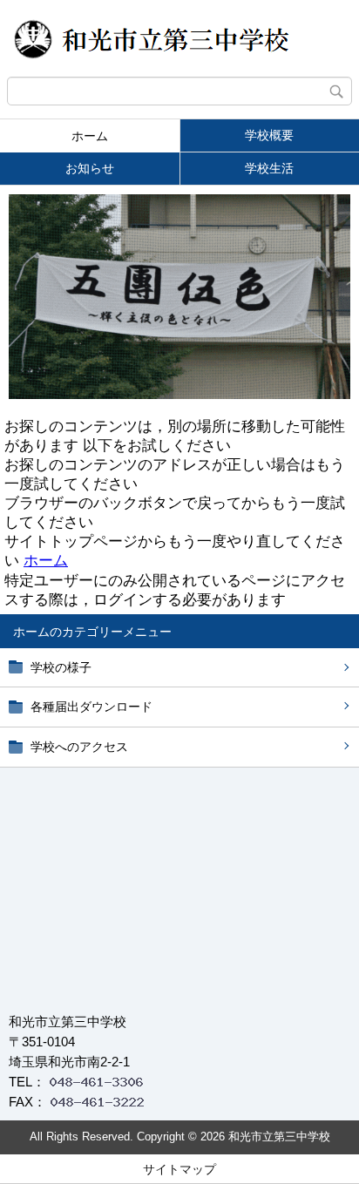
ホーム (89, 136)
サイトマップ (179, 1169)
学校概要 (269, 135)
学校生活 (269, 168)
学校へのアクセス (79, 747)
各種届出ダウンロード (91, 707)
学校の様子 (60, 667)
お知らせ (89, 168)
